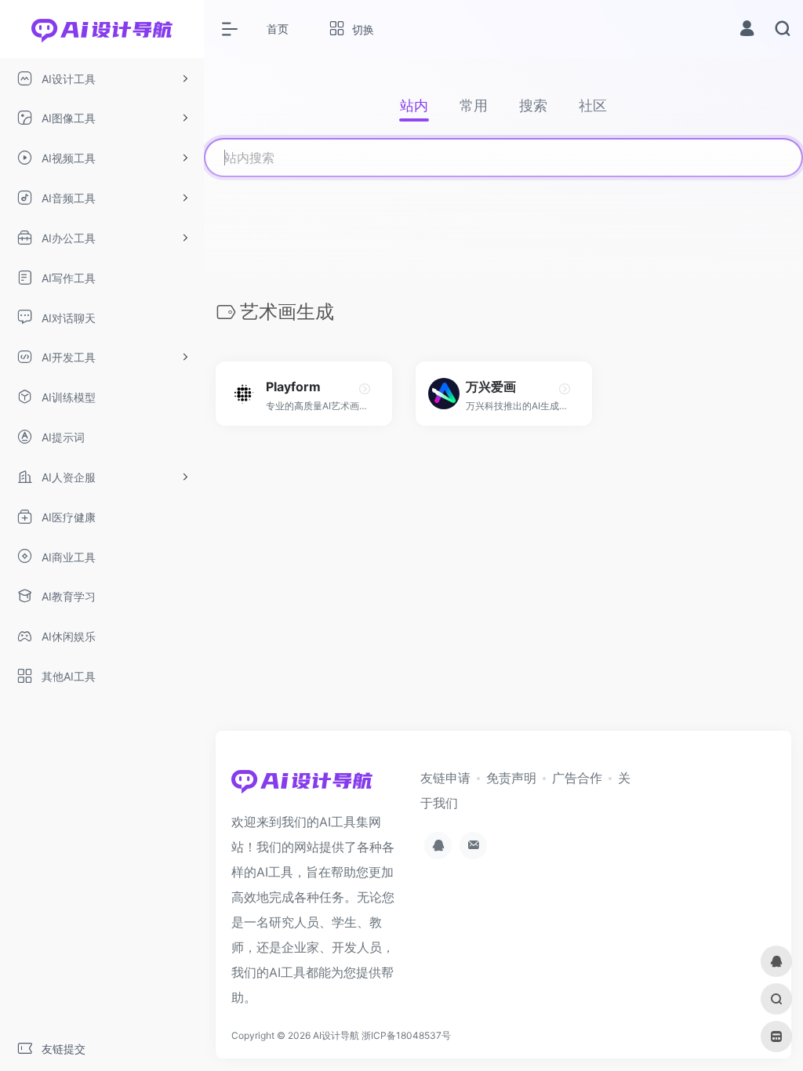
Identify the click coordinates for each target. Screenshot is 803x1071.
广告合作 (577, 778)
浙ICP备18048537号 (406, 1035)
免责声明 (511, 778)
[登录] (747, 30)
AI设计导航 (336, 1035)
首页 (278, 28)
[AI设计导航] (301, 785)
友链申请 (445, 778)
